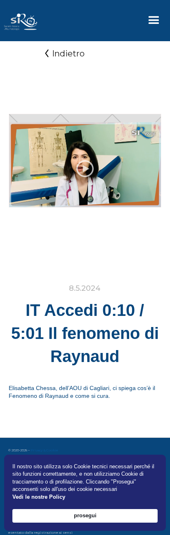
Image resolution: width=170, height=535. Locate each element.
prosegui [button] (85, 515)
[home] (18, 20)
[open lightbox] (85, 169)
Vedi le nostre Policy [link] (38, 497)
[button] (154, 20)
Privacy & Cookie (44, 450)
